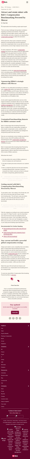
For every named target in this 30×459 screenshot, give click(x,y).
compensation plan (13, 253)
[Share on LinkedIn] (17, 318)
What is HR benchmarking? (10, 236)
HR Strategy (8, 7)
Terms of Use (9, 420)
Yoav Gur (5, 23)
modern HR (7, 89)
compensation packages (7, 36)
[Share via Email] (20, 318)
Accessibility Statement (7, 422)
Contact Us (14, 422)
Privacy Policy (15, 420)
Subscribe (15, 312)
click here (13, 275)
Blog (2, 7)
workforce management (7, 105)
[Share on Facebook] (13, 318)
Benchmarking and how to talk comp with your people (15, 229)
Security (4, 420)
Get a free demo (14, 413)
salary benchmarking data (20, 70)
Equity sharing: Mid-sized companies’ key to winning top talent (14, 233)
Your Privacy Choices (23, 420)
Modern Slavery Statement (22, 422)
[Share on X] (10, 318)
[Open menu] (27, 2)
